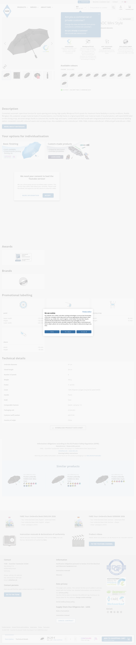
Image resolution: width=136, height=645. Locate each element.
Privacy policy (86, 312)
